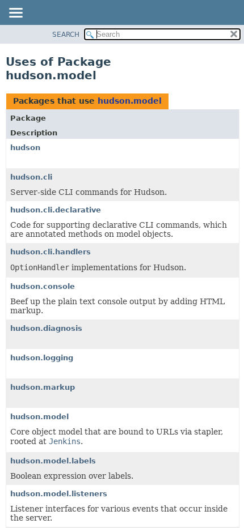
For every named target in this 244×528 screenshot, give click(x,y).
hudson (25, 147)
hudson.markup (42, 387)
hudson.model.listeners (58, 493)
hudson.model (130, 100)
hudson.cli (31, 177)
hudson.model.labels (53, 461)
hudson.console (42, 286)
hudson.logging (41, 358)
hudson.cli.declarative (55, 210)
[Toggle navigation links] (15, 14)
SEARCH (65, 35)
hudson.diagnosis (46, 328)
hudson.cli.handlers (50, 252)
